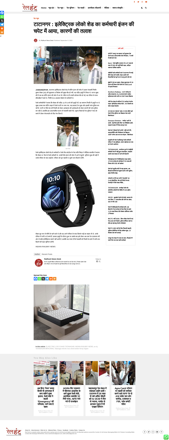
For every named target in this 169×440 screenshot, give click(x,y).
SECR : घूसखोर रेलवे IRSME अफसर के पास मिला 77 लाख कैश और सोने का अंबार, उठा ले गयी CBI (120, 200)
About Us (27, 430)
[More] (54, 278)
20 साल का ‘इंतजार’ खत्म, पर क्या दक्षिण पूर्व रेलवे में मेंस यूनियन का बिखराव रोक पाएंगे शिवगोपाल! (120, 113)
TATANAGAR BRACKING (45, 348)
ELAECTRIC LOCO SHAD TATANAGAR (60, 346)
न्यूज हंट (51, 8)
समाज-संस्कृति (117, 8)
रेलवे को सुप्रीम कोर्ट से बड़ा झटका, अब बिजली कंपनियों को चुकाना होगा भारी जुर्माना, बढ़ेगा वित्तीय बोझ (120, 171)
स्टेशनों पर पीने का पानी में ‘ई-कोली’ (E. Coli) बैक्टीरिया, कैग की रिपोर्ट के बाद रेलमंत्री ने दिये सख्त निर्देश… (119, 180)
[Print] (51, 278)
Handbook (65, 430)
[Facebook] (97, 261)
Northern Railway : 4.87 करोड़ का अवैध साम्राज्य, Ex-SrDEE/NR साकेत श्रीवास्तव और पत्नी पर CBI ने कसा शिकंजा (120, 94)
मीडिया (106, 8)
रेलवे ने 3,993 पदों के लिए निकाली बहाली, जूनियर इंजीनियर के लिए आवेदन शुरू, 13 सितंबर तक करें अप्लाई (120, 230)
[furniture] (61, 339)
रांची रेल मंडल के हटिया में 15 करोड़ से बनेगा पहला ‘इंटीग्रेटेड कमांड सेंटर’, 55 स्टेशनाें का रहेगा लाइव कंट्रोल (120, 104)
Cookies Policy (73, 430)
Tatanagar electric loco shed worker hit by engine (71, 348)
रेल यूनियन (70, 8)
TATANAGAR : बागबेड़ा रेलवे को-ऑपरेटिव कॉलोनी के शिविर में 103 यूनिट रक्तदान (119, 190)
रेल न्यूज (60, 8)
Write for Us (43, 430)
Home (43, 8)
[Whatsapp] (39, 278)
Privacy (59, 430)
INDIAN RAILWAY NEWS (84, 346)
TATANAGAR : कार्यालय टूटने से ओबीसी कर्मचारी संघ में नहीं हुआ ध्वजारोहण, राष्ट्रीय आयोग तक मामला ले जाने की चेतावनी (120, 152)
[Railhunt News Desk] (39, 266)
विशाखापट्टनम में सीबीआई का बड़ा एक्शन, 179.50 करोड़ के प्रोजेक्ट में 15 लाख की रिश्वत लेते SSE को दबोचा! (119, 161)
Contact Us (82, 430)
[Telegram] (47, 278)
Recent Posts (47, 254)
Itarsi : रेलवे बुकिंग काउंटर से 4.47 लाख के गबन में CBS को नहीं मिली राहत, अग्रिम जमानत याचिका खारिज (120, 65)
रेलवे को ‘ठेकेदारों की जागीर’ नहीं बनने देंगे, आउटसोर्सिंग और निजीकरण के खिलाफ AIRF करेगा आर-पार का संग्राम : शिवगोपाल (120, 132)
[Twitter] (99, 261)
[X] (43, 278)
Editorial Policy (52, 430)
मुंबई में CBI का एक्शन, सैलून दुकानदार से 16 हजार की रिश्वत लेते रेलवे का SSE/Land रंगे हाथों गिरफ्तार (120, 85)
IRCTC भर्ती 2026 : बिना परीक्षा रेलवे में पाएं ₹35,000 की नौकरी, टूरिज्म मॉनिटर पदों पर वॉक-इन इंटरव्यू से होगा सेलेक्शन (120, 221)
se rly (96, 346)
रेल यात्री (81, 8)
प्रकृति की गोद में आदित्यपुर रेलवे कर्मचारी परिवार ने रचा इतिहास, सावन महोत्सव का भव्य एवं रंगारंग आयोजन (120, 142)
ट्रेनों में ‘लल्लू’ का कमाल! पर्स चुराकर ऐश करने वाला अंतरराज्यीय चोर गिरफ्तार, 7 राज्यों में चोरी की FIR (120, 56)
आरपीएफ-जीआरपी (94, 8)
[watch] (68, 229)
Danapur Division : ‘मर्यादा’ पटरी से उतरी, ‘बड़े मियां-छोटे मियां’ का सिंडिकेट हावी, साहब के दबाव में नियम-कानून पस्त (120, 123)
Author (37, 254)
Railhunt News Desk (47, 40)
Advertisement (35, 430)
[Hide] (1, 36)
